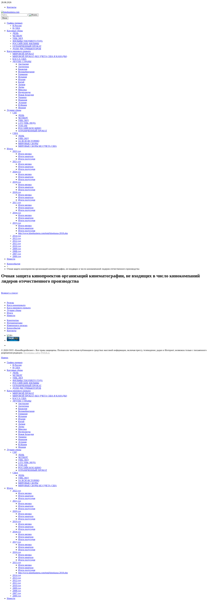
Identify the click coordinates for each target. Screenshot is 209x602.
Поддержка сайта (31, 353)
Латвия (21, 84)
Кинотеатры (13, 320)
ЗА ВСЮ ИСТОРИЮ (28, 141)
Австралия (23, 64)
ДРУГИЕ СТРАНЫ (22, 61)
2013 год (17, 238)
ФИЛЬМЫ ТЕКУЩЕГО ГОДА (28, 41)
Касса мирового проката (19, 51)
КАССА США (19, 59)
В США (16, 28)
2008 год (17, 251)
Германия (22, 74)
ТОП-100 (22, 125)
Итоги (10, 148)
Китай (21, 82)
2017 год (17, 202)
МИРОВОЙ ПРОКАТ (23, 54)
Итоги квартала (25, 156)
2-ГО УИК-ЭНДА (27, 123)
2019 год (17, 182)
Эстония (22, 102)
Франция (22, 100)
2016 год (17, 213)
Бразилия (22, 69)
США (15, 133)
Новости (11, 259)
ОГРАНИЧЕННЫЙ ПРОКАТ (27, 46)
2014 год (17, 236)
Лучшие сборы (14, 110)
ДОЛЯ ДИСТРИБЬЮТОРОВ (27, 48)
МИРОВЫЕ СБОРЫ (28, 143)
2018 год (17, 192)
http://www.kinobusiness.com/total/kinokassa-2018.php (43, 233)
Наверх (4, 357)
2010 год (17, 246)
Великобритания (26, 72)
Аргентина (23, 66)
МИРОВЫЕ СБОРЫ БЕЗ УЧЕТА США (37, 146)
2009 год (17, 248)
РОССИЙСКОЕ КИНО (29, 128)
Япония (22, 107)
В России (17, 25)
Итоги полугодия (26, 159)
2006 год (17, 256)
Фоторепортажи (14, 323)
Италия (21, 79)
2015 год (17, 223)
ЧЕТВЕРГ (17, 36)
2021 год (17, 161)
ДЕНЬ (15, 33)
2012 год (17, 241)
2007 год (17, 254)
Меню (4, 18)
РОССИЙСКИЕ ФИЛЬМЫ (26, 43)
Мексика (22, 89)
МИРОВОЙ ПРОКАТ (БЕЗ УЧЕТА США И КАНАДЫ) (40, 56)
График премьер (14, 23)
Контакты (11, 7)
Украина (22, 97)
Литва (21, 87)
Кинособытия (13, 264)
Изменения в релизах (17, 325)
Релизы (10, 302)
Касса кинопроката (16, 305)
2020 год (17, 172)
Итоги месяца (25, 154)
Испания (22, 77)
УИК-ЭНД (18, 38)
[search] (33, 15)
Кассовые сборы (15, 30)
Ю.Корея (22, 105)
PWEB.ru (45, 353)
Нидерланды (24, 92)
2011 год (17, 243)
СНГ (15, 113)
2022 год (17, 151)
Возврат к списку (9, 293)
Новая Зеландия (26, 95)
